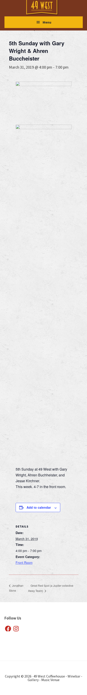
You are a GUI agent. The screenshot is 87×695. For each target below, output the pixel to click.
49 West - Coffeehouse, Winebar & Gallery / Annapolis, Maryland (46, 8)
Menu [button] (47, 22)
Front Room (24, 562)
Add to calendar (39, 507)
